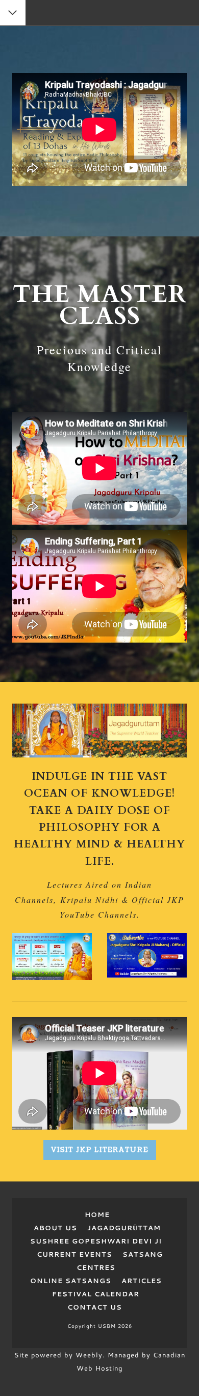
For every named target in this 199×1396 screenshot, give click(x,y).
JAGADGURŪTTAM (124, 1227)
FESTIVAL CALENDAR (95, 1293)
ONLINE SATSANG (68, 1280)
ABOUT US (59, 1227)
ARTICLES (141, 1280)
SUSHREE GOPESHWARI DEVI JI (96, 1241)
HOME (100, 1214)
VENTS (98, 1254)
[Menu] (13, 13)
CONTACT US (94, 1307)
